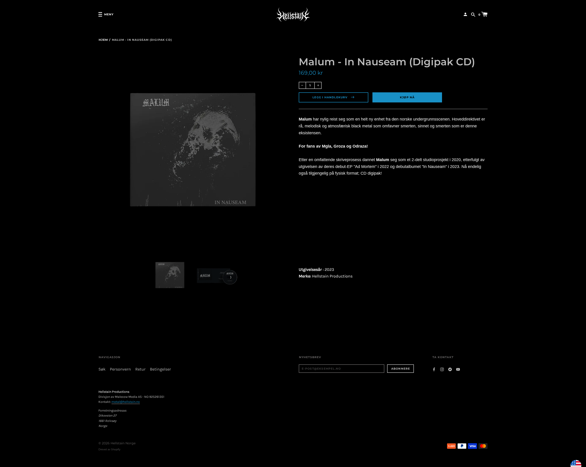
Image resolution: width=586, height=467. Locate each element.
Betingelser (160, 369)
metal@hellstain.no (125, 402)
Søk (102, 369)
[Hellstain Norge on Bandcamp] (450, 369)
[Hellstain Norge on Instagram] (442, 369)
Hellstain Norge (123, 443)
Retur (140, 369)
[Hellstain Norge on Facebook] (434, 369)
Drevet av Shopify (109, 449)
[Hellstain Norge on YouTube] (458, 369)
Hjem (103, 39)
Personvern (120, 369)
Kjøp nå (407, 97)
